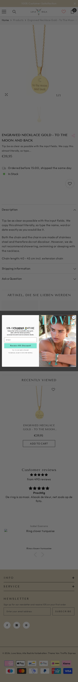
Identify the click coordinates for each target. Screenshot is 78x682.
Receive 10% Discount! (20, 346)
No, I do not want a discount (20, 350)
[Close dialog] (73, 317)
